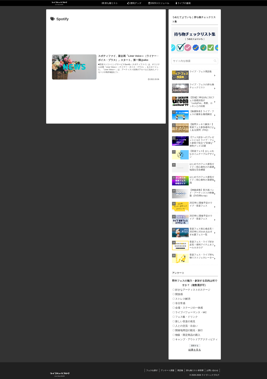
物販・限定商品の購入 (187, 335)
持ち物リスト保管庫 (195, 370)
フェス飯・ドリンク (186, 316)
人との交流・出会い (186, 325)
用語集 (180, 370)
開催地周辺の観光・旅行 (189, 330)
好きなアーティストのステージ (192, 289)
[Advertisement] (106, 36)
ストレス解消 (182, 298)
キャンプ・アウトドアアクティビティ (196, 339)
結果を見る (194, 349)
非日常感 (180, 303)
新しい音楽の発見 (185, 321)
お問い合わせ (212, 370)
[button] (215, 60)
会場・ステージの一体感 (189, 307)
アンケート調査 (167, 370)
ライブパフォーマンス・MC (191, 312)
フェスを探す (152, 370)
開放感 (179, 294)
